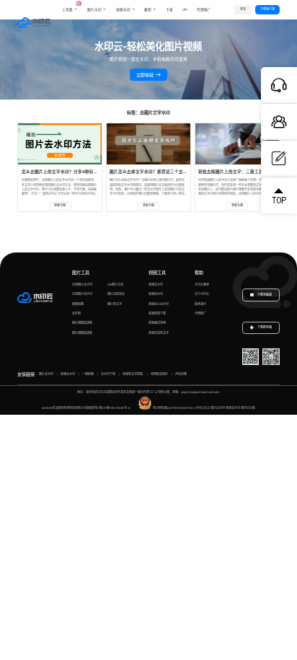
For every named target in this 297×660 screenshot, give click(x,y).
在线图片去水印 (82, 284)
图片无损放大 (116, 294)
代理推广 (200, 313)
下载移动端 (264, 327)
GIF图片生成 (115, 284)
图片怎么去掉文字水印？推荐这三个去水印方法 (155, 172)
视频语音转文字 (158, 333)
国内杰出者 (248, 408)
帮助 (199, 272)
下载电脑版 (264, 294)
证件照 (76, 313)
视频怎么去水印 (158, 304)
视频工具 (157, 272)
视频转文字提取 (133, 374)
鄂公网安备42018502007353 (174, 408)
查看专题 (60, 205)
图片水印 (94, 10)
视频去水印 (155, 284)
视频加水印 (155, 294)
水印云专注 (202, 408)
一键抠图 (88, 374)
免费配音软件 (159, 374)
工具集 (70, 6)
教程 (147, 10)
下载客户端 (267, 9)
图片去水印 (46, 374)
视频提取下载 (157, 313)
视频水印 (123, 10)
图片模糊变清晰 (82, 323)
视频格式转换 (157, 323)
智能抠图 (78, 304)
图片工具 (80, 272)
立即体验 (145, 74)
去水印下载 (108, 374)
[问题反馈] (279, 159)
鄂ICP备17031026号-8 (114, 408)
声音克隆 (181, 374)
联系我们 (200, 304)
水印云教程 (202, 284)
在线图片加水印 (82, 294)
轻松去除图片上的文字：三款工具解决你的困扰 (243, 172)
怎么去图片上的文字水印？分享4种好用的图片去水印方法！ (79, 172)
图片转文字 (114, 304)
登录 (243, 9)
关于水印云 (202, 294)
